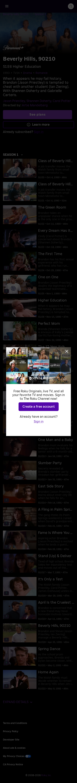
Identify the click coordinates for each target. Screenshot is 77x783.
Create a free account (39, 406)
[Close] (67, 351)
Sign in (38, 421)
